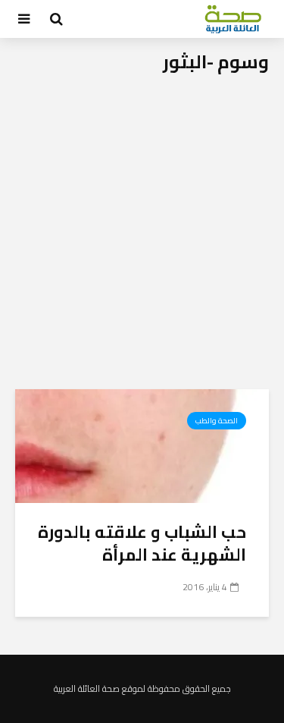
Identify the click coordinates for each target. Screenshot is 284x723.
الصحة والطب (216, 420)
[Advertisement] (142, 239)
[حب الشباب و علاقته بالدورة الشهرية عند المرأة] (142, 444)
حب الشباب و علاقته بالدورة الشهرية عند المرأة (142, 543)
